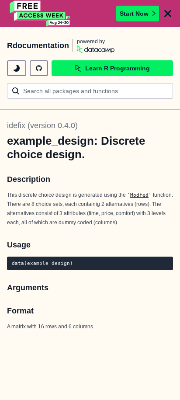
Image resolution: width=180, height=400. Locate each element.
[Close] (168, 13)
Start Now (134, 13)
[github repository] (39, 68)
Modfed (139, 195)
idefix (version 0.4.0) (42, 125)
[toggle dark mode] (16, 68)
